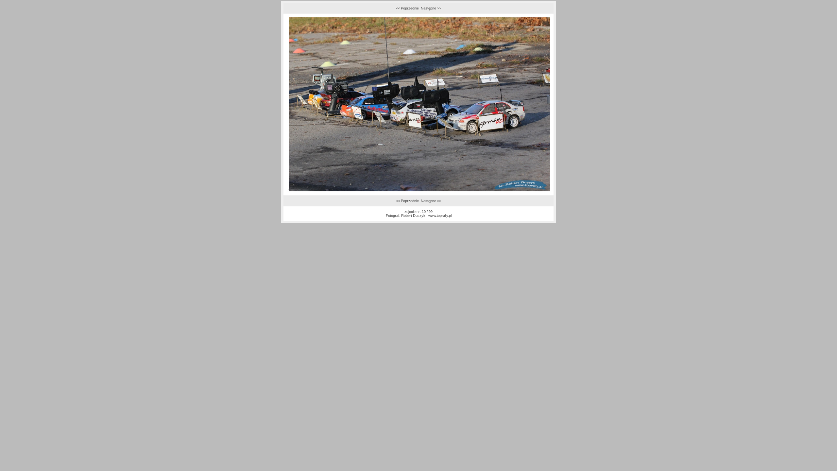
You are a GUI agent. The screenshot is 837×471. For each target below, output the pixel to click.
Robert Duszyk (413, 216)
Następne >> (431, 8)
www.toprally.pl (440, 216)
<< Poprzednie (407, 8)
